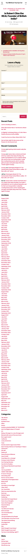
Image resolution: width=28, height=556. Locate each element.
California (4, 439)
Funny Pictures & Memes (8, 454)
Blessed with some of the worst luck (11, 435)
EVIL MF (3, 450)
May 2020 (4, 340)
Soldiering (13, 10)
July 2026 (4, 200)
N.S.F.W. (3, 483)
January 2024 (5, 258)
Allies (5, 8)
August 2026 (5, 198)
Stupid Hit (4, 506)
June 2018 (4, 375)
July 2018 (4, 373)
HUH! (2, 468)
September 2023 (6, 266)
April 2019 (4, 356)
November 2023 (5, 262)
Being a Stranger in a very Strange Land (12, 433)
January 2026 (5, 212)
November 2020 (6, 332)
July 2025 (4, 223)
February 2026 (5, 210)
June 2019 (4, 352)
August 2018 (4, 371)
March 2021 (4, 324)
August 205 (4, 396)
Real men (4, 493)
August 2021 (4, 315)
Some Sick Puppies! (6, 503)
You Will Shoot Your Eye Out (14, 2)
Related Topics (5, 495)
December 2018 (5, 363)
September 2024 (6, 243)
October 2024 (5, 241)
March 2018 (4, 381)
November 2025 (5, 216)
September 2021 (6, 313)
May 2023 (4, 274)
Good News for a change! (8, 458)
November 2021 (5, 309)
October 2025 (5, 218)
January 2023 (5, 282)
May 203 (3, 400)
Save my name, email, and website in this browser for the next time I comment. (14, 102)
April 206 (4, 394)
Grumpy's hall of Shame (8, 460)
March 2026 (4, 208)
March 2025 (4, 231)
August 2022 (5, 291)
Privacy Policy (4, 553)
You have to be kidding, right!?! (9, 532)
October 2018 (5, 367)
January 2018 (5, 385)
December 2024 (5, 237)
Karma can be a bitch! (7, 477)
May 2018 (4, 377)
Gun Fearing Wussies (7, 462)
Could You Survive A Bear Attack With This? (13, 137)
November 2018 (5, 365)
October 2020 (5, 334)
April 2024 (4, 253)
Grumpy (10, 22)
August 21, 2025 (19, 22)
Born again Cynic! (6, 437)
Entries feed (4, 541)
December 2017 (5, 387)
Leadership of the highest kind (16, 8)
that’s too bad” (5, 510)
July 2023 (4, 270)
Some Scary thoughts (7, 501)
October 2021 (5, 311)
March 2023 (4, 278)
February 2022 (5, 303)
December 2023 (5, 260)
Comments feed (5, 543)
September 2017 (6, 392)
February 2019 (5, 359)
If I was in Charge (6, 473)
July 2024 (4, 247)
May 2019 (4, 354)
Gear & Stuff (4, 456)
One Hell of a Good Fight (8, 485)
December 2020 (6, 330)
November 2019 (5, 346)
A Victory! (4, 419)
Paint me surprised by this (8, 491)
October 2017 (5, 391)
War (17, 10)
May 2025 (4, 227)
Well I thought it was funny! (8, 528)
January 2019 (5, 361)
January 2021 (5, 328)
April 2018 (4, 379)
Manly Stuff (4, 481)
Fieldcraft (4, 452)
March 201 (4, 410)
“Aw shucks (4, 417)
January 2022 (5, 305)
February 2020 (5, 342)
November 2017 (5, 389)
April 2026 (4, 206)
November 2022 (5, 286)
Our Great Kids (5, 489)
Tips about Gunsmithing (8, 520)
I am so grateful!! (6, 470)
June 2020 (4, 338)
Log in (3, 539)
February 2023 (5, 280)
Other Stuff (4, 487)
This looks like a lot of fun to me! (10, 518)
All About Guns (5, 421)
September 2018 (6, 369)
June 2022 (4, 295)
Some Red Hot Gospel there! (9, 499)
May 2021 (4, 321)
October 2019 (5, 348)
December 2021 (5, 307)
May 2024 (4, 251)
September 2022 (6, 289)
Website (3, 95)
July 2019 (4, 350)
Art (2, 431)
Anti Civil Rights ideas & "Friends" (10, 429)
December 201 (5, 404)
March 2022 (4, 301)
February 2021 (5, 326)
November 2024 (5, 239)
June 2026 (4, 202)
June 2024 (4, 249)
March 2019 (4, 358)
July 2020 (4, 336)
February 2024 (5, 256)
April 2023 (4, 276)
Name (3, 83)
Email (3, 89)
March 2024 (4, 254)
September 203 (5, 398)
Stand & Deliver (5, 505)
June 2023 (4, 272)
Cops (2, 443)
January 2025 (5, 235)
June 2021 (4, 319)
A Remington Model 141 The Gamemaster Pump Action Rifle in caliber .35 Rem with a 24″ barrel (13, 169)
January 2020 (5, 344)
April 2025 (4, 229)
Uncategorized (5, 522)
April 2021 (4, 323)
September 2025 (6, 219)
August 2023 (5, 268)
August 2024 (5, 245)
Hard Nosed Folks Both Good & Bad (11, 466)
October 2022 (5, 288)
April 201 (3, 408)
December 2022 (5, 284)
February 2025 (5, 233)
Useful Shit (4, 524)
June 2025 (4, 225)
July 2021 (4, 317)
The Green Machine (6, 512)
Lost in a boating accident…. (9, 124)
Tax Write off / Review (7, 508)
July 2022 (4, 293)
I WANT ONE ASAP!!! (7, 471)
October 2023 (5, 264)
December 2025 (5, 214)
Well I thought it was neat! (8, 530)
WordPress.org (5, 545)
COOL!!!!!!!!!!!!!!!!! (6, 441)
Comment (4, 70)
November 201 (5, 406)
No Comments (15, 24)
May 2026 (4, 204)
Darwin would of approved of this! (10, 444)
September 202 (5, 402)
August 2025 (5, 221)
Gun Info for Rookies (7, 464)
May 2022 (4, 297)
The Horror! (4, 514)
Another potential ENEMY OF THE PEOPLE (12, 427)
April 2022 (4, 299)
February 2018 (5, 383)
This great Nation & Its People (9, 516)
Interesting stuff (5, 475)
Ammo (3, 425)
